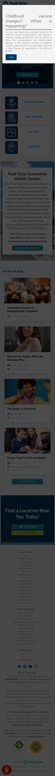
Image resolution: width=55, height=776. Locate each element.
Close (11, 57)
